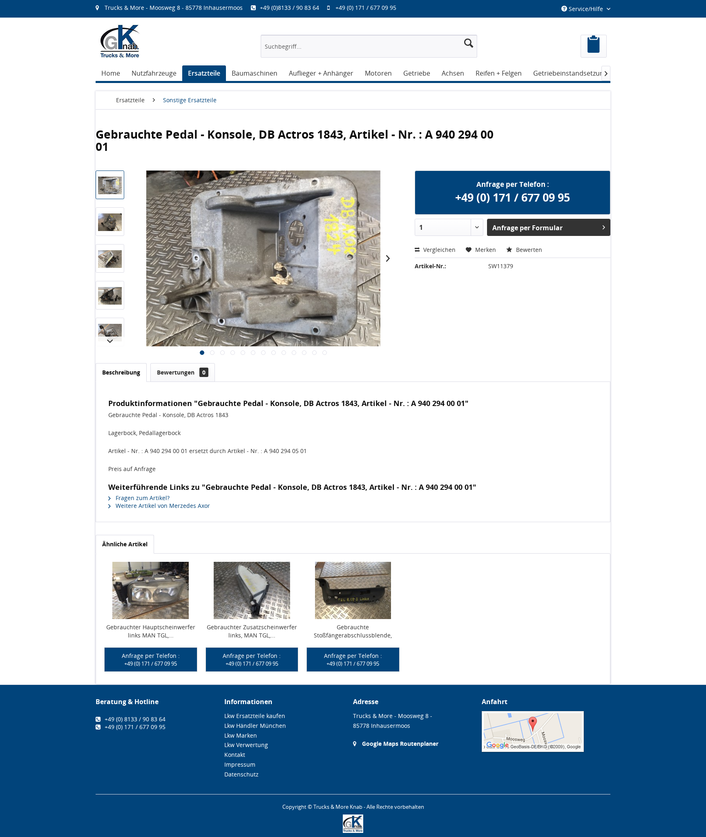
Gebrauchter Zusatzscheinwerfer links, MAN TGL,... (252, 631)
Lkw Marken (240, 735)
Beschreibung (121, 372)
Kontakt (234, 754)
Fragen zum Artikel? (142, 498)
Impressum (239, 764)
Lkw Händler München (255, 725)
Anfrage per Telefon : (151, 659)
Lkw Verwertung (246, 745)
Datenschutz (241, 774)
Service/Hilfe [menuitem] (586, 9)
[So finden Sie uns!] (546, 731)
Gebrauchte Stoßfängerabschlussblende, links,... (353, 631)
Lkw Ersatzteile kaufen (254, 716)
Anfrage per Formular (527, 227)
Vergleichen (439, 250)
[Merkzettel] (594, 46)
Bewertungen (181, 372)
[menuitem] (250, 7)
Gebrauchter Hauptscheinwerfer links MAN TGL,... (150, 631)
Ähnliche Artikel (124, 544)
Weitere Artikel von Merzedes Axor (162, 505)
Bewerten (528, 250)
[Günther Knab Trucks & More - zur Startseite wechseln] (120, 41)
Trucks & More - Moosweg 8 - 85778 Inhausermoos (174, 7)
